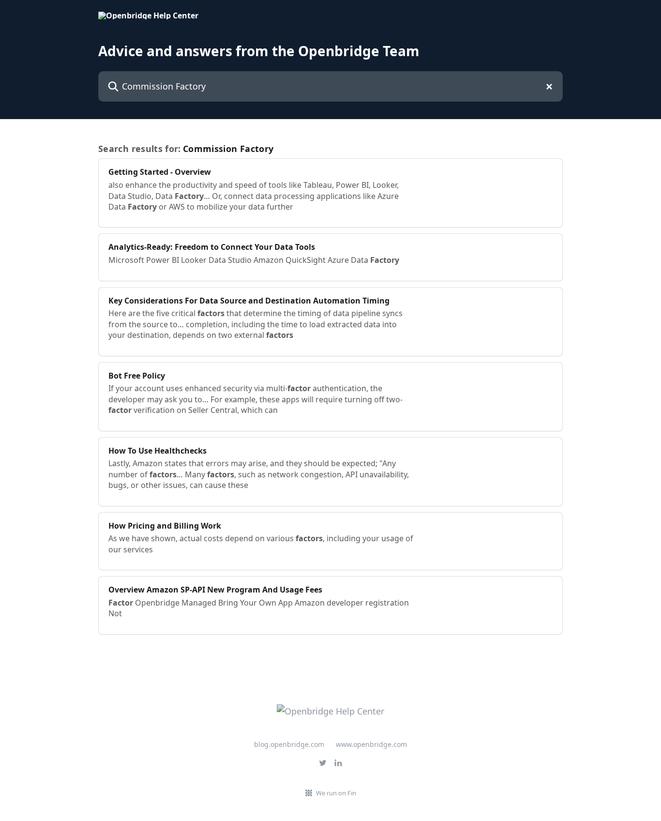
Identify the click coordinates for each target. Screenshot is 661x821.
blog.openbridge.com (289, 744)
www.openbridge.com (371, 744)
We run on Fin (336, 793)
